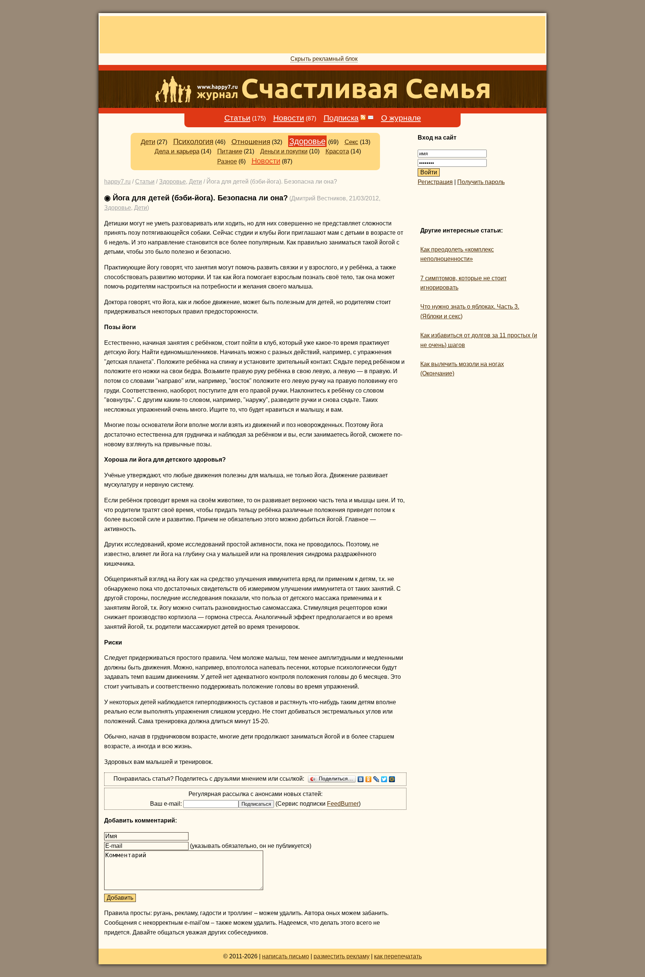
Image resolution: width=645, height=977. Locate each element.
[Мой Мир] (392, 779)
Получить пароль (481, 182)
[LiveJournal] (376, 779)
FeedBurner (343, 803)
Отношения (250, 142)
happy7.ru (117, 181)
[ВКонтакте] (361, 779)
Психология (193, 141)
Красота (337, 151)
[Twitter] (384, 779)
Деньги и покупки (284, 151)
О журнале (401, 117)
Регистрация (435, 182)
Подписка (341, 117)
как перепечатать (398, 956)
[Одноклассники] (369, 779)
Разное (227, 161)
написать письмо (285, 956)
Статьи (237, 117)
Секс (351, 142)
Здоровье (307, 141)
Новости (288, 117)
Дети (148, 142)
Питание (229, 151)
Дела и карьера (177, 151)
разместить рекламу (342, 956)
